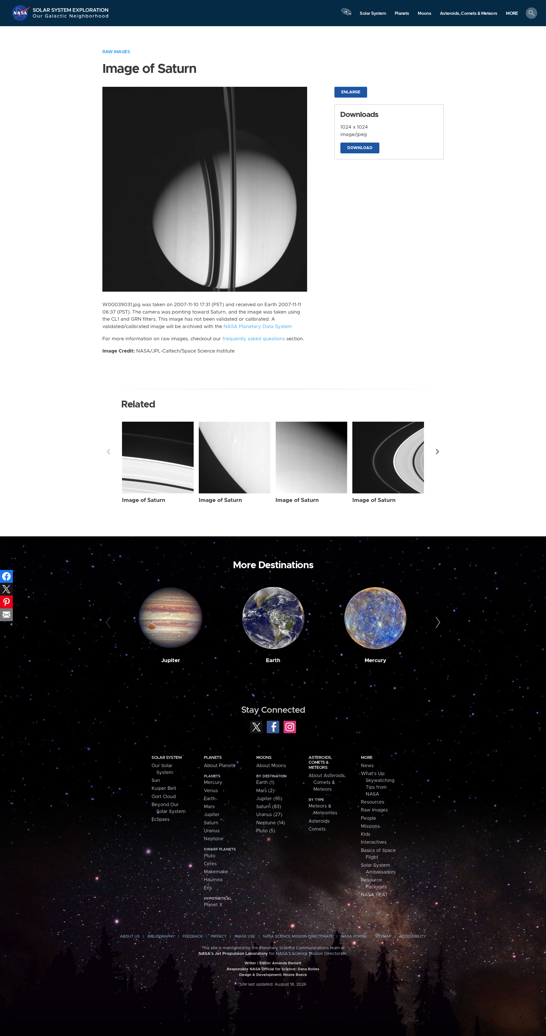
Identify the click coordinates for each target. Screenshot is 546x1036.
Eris (208, 888)
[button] (512, 13)
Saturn (211, 823)
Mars (209, 806)
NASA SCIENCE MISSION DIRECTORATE (298, 936)
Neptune (214, 839)
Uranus (212, 831)
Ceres (210, 864)
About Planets (219, 765)
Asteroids (319, 821)
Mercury (375, 660)
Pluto (209, 856)
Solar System (166, 757)
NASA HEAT (374, 895)
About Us (130, 936)
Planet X (213, 905)
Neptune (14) (270, 823)
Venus (211, 790)
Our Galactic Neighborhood (70, 17)
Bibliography (161, 936)
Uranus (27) (269, 814)
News (367, 765)
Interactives (373, 842)
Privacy (219, 936)
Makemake (216, 872)
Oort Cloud (164, 796)
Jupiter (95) (269, 798)
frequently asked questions (253, 338)
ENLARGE (350, 92)
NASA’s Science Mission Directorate (311, 954)
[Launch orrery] (346, 14)
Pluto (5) (265, 831)
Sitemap (383, 936)
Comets (317, 829)
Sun (156, 780)
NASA (21, 13)
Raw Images (116, 52)
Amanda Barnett (286, 963)
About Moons (271, 765)
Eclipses (160, 819)
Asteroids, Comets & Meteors (320, 762)
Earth (273, 660)
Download (360, 148)
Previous (108, 451)
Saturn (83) (268, 806)
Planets (213, 757)
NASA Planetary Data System (258, 326)
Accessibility (412, 936)
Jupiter (170, 660)
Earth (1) (265, 782)
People (368, 818)
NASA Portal (354, 936)
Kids (365, 834)
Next (437, 451)
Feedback (192, 936)
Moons (263, 757)
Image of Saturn (143, 500)
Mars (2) (265, 790)
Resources (372, 802)
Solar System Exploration (70, 8)
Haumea (213, 880)
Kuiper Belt (164, 788)
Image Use (245, 936)
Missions (370, 826)
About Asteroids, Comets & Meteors (327, 782)
